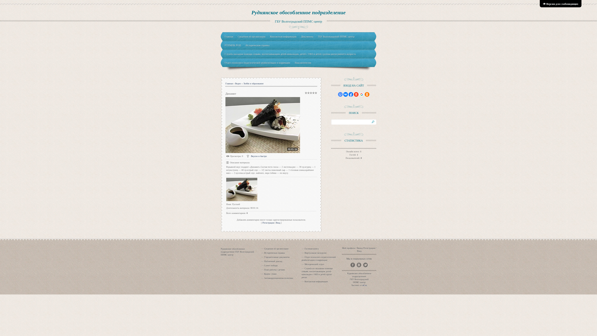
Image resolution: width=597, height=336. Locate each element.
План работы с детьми (274, 269)
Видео (238, 83)
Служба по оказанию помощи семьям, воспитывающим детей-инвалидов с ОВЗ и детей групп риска (317, 273)
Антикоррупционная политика (278, 278)
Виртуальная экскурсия (315, 252)
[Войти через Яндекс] (356, 94)
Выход (360, 248)
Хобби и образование (253, 83)
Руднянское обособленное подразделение (298, 12)
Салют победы (271, 265)
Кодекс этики (270, 273)
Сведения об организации (276, 248)
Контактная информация (316, 281)
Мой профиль (348, 248)
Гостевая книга (312, 248)
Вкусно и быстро (259, 156)
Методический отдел (314, 264)
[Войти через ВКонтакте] (345, 94)
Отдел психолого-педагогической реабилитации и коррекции (319, 258)
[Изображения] (241, 189)
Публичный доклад (273, 261)
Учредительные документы (276, 257)
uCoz (364, 285)
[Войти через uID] (340, 94)
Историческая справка (274, 252)
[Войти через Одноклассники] (367, 94)
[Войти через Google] (361, 94)
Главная (229, 83)
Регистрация (268, 222)
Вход (278, 222)
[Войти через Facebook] (351, 94)
